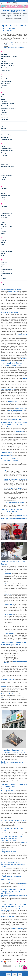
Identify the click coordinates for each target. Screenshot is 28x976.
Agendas (4, 61)
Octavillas (4, 206)
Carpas (3, 99)
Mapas (3, 193)
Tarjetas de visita (8, 44)
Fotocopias (4, 153)
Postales (3, 231)
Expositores (4, 137)
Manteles (4, 188)
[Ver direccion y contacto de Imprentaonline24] (24, 961)
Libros (5, 47)
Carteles (6, 42)
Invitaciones (5, 164)
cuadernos (21, 47)
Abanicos (4, 54)
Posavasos (4, 229)
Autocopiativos (5, 70)
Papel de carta (5, 215)
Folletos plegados (6, 148)
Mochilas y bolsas (6, 200)
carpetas (16, 44)
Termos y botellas (6, 273)
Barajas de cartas (6, 81)
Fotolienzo (4, 155)
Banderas (4, 76)
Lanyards (4, 173)
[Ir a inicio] (12, 3)
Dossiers (4, 128)
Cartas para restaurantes (8, 108)
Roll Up (3, 242)
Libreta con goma (6, 175)
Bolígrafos (4, 85)
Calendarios (4, 97)
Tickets (3, 276)
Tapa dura (4, 264)
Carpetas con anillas (7, 103)
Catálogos (4, 112)
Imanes (3, 162)
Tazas (3, 271)
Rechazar (14, 974)
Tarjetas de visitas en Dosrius (12, 470)
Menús (3, 197)
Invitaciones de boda (7, 166)
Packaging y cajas (6, 213)
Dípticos (3, 126)
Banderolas (4, 79)
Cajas (2, 94)
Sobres (3, 253)
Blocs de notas (5, 83)
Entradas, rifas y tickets (8, 135)
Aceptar (20, 974)
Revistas (3, 240)
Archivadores (5, 68)
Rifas (2, 244)
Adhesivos (4, 59)
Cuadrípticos (5, 119)
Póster (3, 233)
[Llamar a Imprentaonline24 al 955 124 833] (18, 961)
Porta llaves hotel (6, 226)
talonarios (14, 47)
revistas (10, 47)
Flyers (3, 146)
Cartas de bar (5, 106)
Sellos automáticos (7, 251)
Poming (3, 224)
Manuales (4, 191)
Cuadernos (4, 117)
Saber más (8, 974)
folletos (11, 42)
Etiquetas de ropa (6, 139)
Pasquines (4, 217)
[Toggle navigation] (1, 3)
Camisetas (4, 114)
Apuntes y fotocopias (7, 65)
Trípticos (3, 278)
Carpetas (4, 101)
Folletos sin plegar (7, 150)
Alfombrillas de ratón (7, 63)
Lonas (3, 182)
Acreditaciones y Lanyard (9, 56)
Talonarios (4, 262)
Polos (3, 222)
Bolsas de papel (6, 88)
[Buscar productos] (24, 3)
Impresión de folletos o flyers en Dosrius (14, 496)
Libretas (3, 177)
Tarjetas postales (6, 269)
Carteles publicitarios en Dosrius (13, 488)
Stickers (3, 256)
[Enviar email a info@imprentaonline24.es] (21, 961)
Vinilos (3, 285)
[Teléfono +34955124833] (22, 3)
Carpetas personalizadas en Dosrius (14, 502)
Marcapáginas (5, 195)
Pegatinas (4, 220)
